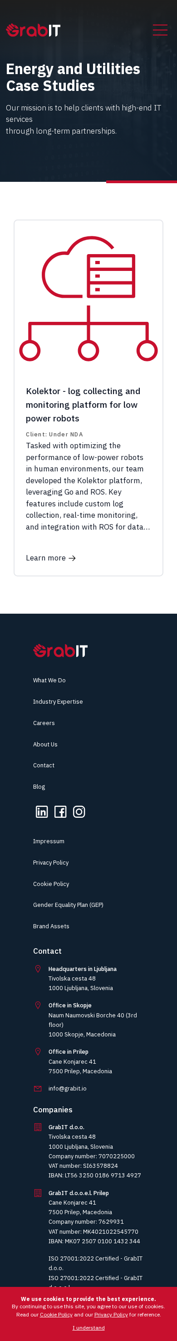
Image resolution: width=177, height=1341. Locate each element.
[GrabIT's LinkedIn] (41, 816)
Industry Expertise (58, 702)
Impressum (48, 841)
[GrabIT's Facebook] (60, 816)
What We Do (49, 680)
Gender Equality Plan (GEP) (68, 905)
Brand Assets (51, 926)
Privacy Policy (51, 862)
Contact (43, 765)
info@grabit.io (68, 1088)
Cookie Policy (51, 884)
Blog (39, 787)
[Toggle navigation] (160, 30)
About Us (45, 744)
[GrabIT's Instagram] (79, 816)
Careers (44, 723)
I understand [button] (89, 1327)
